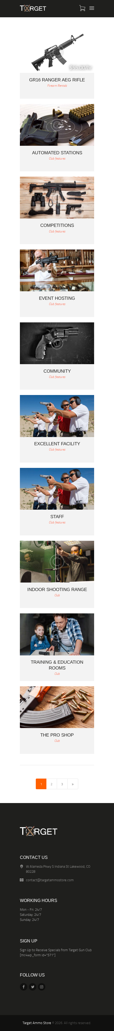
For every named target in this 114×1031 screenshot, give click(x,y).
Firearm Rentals (57, 85)
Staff (57, 516)
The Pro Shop (57, 735)
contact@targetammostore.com (50, 880)
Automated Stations (57, 152)
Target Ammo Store (37, 1022)
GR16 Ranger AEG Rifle (57, 79)
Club (57, 595)
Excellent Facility (57, 443)
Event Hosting (57, 298)
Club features (57, 158)
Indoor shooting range (57, 589)
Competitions (57, 225)
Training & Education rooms (57, 665)
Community (57, 371)
